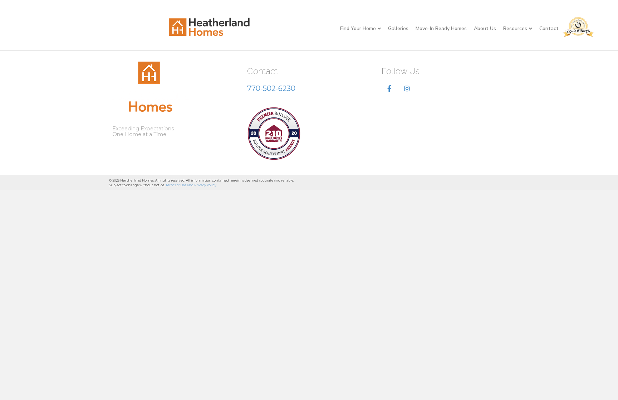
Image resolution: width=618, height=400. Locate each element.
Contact (549, 28)
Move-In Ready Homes (441, 28)
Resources (515, 28)
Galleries (398, 28)
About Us (485, 28)
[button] (389, 88)
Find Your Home (358, 28)
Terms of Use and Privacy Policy (191, 185)
